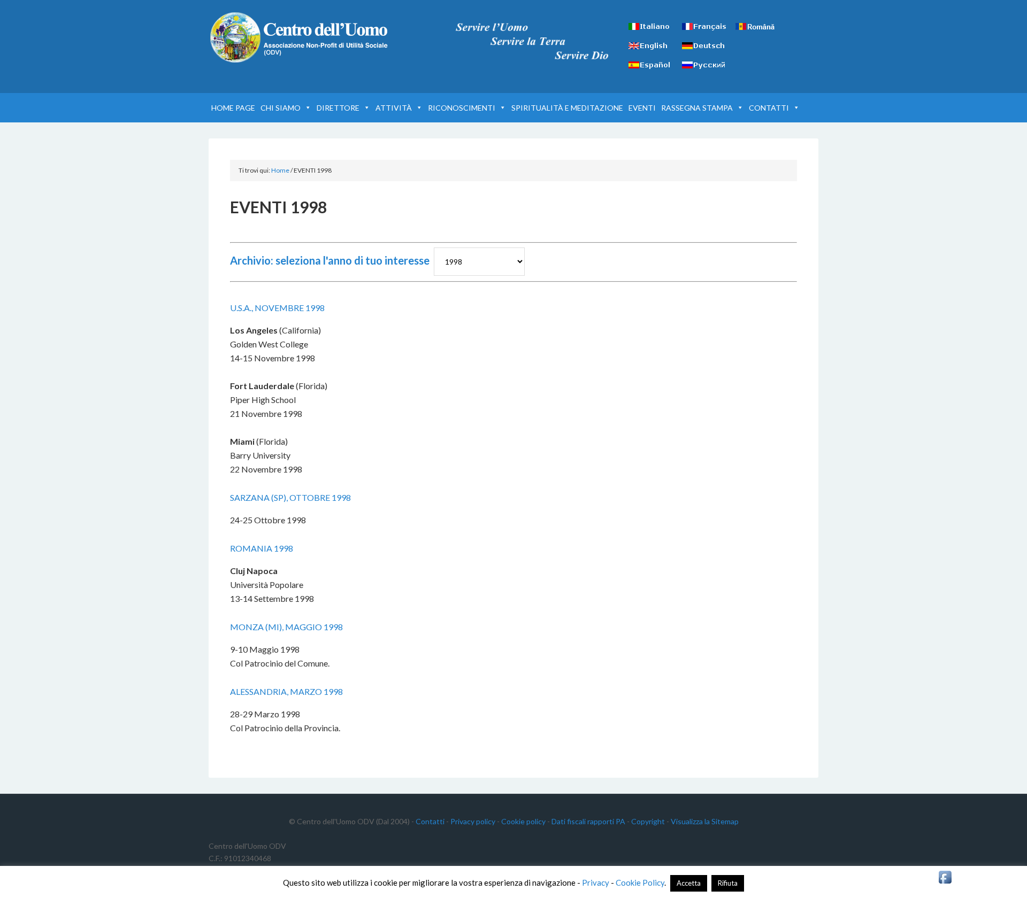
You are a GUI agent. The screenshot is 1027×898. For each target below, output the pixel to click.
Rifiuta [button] (728, 883)
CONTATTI (769, 107)
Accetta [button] (689, 883)
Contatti (430, 821)
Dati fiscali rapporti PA (588, 821)
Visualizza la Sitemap (705, 821)
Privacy (595, 882)
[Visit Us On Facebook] (945, 882)
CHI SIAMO (280, 107)
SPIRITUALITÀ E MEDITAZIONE (567, 107)
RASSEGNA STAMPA (697, 107)
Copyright (648, 821)
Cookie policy (523, 821)
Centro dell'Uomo (299, 37)
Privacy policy (472, 821)
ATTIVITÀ (393, 107)
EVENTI (642, 107)
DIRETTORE (338, 107)
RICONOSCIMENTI (461, 107)
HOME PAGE (233, 107)
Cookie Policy (640, 882)
